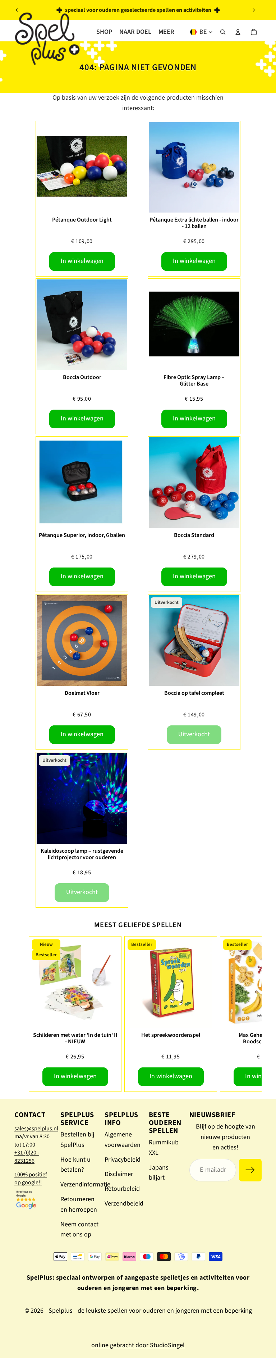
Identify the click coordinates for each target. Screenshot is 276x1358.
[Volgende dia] (254, 10)
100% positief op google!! (30, 1178)
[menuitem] (166, 32)
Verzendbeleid (124, 1203)
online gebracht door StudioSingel (138, 1345)
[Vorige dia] (17, 10)
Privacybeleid (123, 1159)
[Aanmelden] (250, 1170)
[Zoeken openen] (223, 32)
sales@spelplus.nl (36, 1129)
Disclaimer (119, 1174)
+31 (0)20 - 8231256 (26, 1157)
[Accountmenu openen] (238, 32)
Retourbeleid (122, 1188)
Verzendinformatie (85, 1184)
